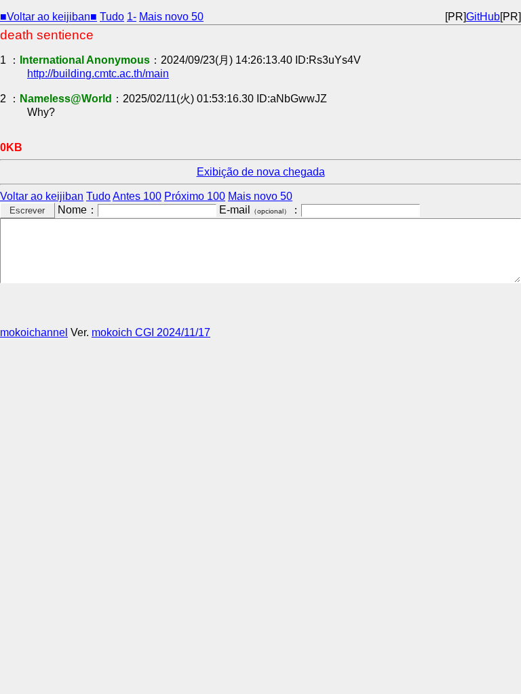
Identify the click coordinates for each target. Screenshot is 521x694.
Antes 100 (137, 196)
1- (131, 16)
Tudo (112, 16)
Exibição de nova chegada (261, 172)
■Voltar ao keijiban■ (48, 16)
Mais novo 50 (171, 16)
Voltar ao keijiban (41, 196)
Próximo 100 (194, 196)
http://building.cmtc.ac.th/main (98, 73)
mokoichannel (34, 332)
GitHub (483, 16)
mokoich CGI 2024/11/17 (151, 332)
